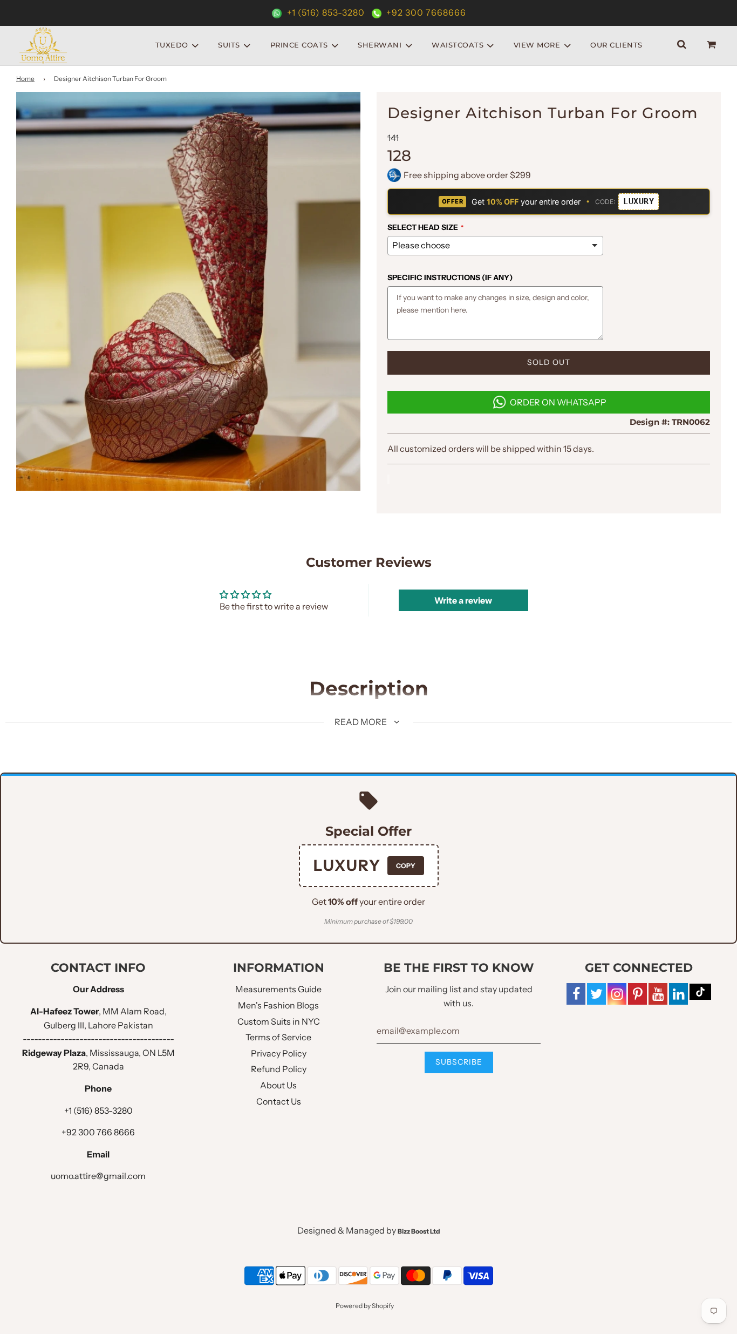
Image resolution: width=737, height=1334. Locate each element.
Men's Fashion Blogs (278, 1005)
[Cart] (713, 45)
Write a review (463, 600)
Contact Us (278, 1101)
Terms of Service (278, 1037)
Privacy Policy (278, 1053)
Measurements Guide (278, 989)
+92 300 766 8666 (98, 1132)
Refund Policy (278, 1069)
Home (25, 79)
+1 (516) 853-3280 (326, 12)
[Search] (682, 45)
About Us (278, 1085)
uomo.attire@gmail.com (98, 1175)
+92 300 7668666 (425, 12)
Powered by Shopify (365, 1306)
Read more (361, 721)
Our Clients (616, 44)
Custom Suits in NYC (278, 1021)
